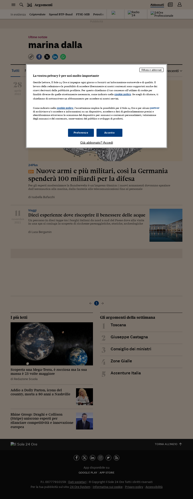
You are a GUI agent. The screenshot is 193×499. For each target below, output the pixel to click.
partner (154, 107)
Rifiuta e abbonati (151, 69)
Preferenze (81, 132)
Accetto (109, 132)
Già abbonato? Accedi (96, 142)
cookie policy (122, 94)
